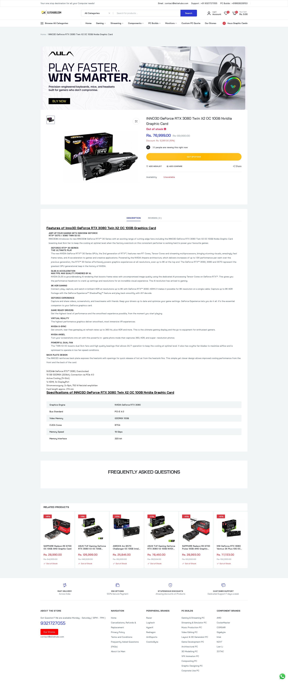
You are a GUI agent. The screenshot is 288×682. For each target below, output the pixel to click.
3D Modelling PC (190, 651)
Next (247, 540)
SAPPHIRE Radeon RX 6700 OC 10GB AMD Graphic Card (57, 547)
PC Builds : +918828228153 (234, 3)
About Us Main (118, 651)
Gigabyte (221, 632)
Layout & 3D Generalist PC (195, 637)
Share (239, 166)
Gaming (100, 23)
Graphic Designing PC (192, 665)
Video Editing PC (190, 632)
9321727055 (52, 623)
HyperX (149, 627)
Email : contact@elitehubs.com (173, 3)
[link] (68, 519)
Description (134, 218)
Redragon (151, 632)
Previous (40, 540)
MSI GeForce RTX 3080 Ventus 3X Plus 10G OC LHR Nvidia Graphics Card (230, 547)
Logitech (150, 622)
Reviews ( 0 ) (154, 218)
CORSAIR (221, 627)
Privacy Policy (118, 632)
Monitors (170, 23)
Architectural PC (190, 646)
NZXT (219, 641)
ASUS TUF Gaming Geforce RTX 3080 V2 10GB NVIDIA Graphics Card (161, 547)
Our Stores (210, 23)
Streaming (116, 23)
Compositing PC (189, 661)
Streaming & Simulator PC (194, 622)
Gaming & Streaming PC (193, 617)
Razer (149, 617)
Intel (219, 637)
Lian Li (220, 646)
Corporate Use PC (190, 670)
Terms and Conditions (121, 637)
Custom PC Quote (191, 23)
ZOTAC (220, 651)
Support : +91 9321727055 (204, 3)
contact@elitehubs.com (52, 636)
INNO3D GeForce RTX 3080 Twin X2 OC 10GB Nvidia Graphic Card (189, 121)
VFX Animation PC (190, 656)
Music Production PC (192, 627)
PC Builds (153, 23)
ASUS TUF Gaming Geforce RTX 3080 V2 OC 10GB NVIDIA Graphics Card (92, 547)
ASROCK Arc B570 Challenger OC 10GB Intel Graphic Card (126, 547)
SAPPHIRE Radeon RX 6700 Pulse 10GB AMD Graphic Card (196, 547)
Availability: (151, 177)
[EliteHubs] (51, 13)
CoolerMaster (223, 622)
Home (89, 23)
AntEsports (151, 637)
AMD (219, 617)
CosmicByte (152, 641)
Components (135, 23)
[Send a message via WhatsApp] (282, 676)
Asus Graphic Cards (237, 23)
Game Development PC (193, 641)
